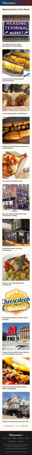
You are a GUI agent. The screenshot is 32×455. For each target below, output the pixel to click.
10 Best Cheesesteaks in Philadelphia (14, 113)
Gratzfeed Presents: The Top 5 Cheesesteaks (12, 249)
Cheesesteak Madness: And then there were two (15, 318)
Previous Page (8, 426)
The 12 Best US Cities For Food (12, 181)
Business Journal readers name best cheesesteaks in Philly (14, 214)
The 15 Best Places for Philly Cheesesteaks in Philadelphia (12, 45)
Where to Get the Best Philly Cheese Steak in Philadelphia (14, 387)
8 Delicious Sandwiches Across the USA (15, 421)
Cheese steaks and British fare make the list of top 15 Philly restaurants (15, 353)
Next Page (24, 426)
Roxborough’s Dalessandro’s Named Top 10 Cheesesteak (15, 147)
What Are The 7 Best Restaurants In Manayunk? (13, 284)
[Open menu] (29, 3)
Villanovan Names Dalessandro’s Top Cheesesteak (13, 80)
